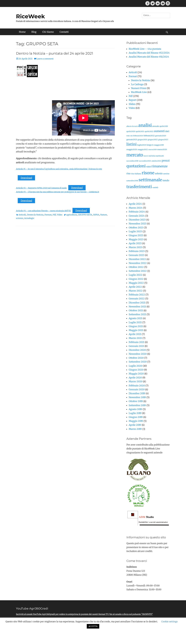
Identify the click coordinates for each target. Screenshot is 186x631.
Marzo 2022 (135, 290)
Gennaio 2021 (136, 346)
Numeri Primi (138, 88)
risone (148, 172)
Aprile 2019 (135, 424)
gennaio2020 (160, 136)
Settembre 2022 (138, 270)
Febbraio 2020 (137, 385)
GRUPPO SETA (85, 214)
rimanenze (159, 166)
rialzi (148, 166)
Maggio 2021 (136, 330)
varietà (155, 187)
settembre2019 (132, 181)
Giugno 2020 (136, 369)
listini (131, 144)
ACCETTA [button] (93, 626)
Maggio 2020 (136, 373)
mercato (134, 155)
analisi (145, 125)
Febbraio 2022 (137, 294)
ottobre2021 (156, 161)
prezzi (166, 160)
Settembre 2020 (138, 361)
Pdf (54, 214)
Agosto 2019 (135, 409)
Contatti (64, 31)
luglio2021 (141, 145)
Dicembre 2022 (137, 259)
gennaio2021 (131, 139)
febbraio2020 (138, 136)
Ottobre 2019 (136, 401)
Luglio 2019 (135, 413)
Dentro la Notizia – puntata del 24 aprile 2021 (54, 53)
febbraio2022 (149, 136)
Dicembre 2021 (137, 302)
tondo (166, 180)
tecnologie (29, 218)
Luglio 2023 (135, 231)
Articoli (22, 214)
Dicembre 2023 (137, 219)
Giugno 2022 (136, 278)
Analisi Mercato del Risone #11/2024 (149, 56)
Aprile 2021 (135, 334)
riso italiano (136, 174)
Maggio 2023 (136, 239)
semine (166, 174)
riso (128, 173)
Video (59, 214)
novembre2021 (145, 161)
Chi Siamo (48, 31)
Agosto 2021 (135, 318)
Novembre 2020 (138, 353)
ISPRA (96, 214)
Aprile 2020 (135, 377)
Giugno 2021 (136, 326)
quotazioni (136, 166)
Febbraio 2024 (137, 211)
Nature (103, 214)
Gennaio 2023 (136, 255)
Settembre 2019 (137, 405)
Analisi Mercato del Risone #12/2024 (149, 52)
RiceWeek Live (139, 92)
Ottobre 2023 (136, 227)
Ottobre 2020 (136, 357)
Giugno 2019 (136, 417)
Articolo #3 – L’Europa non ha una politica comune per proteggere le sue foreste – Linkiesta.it (57, 192)
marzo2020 (162, 149)
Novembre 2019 (137, 397)
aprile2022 (149, 131)
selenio (159, 173)
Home (22, 31)
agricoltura (71, 214)
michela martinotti (156, 156)
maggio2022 (143, 149)
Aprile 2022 (135, 286)
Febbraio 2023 (137, 251)
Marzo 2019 (135, 428)
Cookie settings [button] (169, 621)
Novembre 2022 (138, 263)
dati (167, 131)
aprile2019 (164, 126)
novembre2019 (132, 161)
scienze (19, 218)
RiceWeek (30, 16)
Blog (33, 31)
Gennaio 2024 (137, 215)
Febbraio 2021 (136, 342)
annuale (155, 126)
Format (48, 214)
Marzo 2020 (135, 381)
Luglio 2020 (135, 365)
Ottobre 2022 (136, 267)
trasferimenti (139, 186)
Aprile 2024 (135, 203)
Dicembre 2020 (137, 349)
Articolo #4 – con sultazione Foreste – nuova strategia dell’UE (43, 210)
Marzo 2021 (135, 338)
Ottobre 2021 (136, 310)
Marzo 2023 (135, 247)
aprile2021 (140, 131)
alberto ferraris (132, 126)
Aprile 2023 (135, 243)
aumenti (159, 131)
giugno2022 (153, 140)
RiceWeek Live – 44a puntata (145, 48)
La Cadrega (137, 84)
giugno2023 (163, 140)
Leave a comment (44, 58)
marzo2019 (152, 149)
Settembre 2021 (137, 314)
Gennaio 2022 (137, 298)
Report (132, 99)
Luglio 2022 (135, 274)
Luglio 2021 (135, 322)
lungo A (150, 145)
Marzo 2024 (135, 207)
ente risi (129, 136)
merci (146, 156)
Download (26, 177)
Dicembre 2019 (137, 393)
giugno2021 (142, 140)
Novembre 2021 (137, 306)
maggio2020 (131, 149)
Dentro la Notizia (35, 214)
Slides (132, 104)
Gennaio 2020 (137, 389)
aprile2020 (130, 131)
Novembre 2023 (137, 223)
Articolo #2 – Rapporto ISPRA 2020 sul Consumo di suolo (41, 188)
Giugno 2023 (136, 235)
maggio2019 (159, 145)
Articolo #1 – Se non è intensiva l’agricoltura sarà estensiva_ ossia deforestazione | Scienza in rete (59, 169)
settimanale (150, 179)
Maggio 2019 (136, 421)
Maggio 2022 (136, 282)
